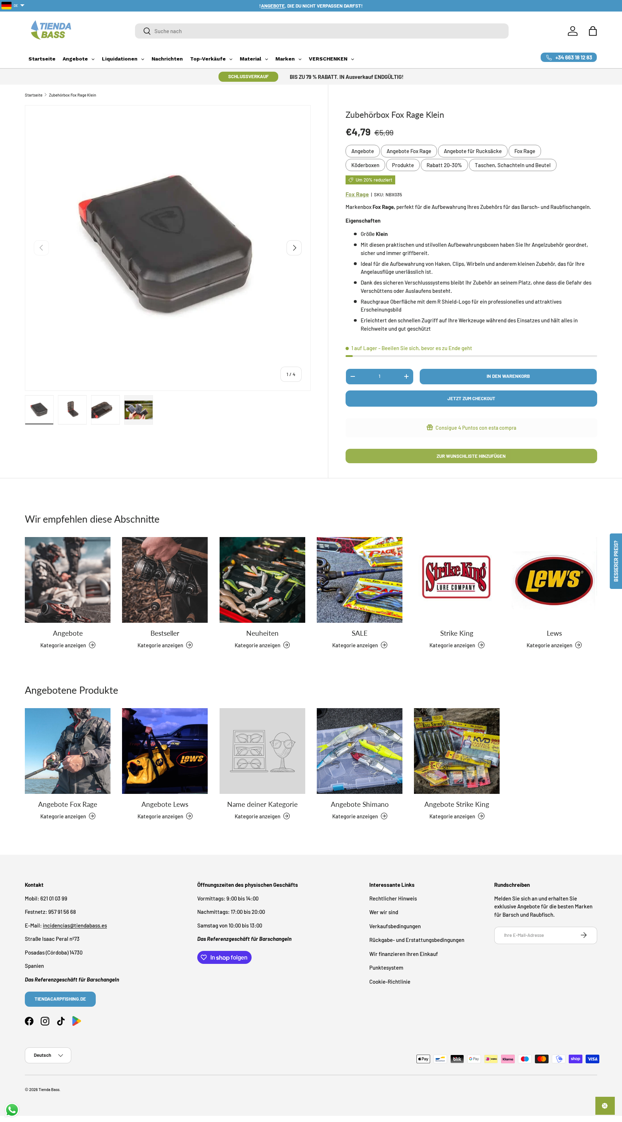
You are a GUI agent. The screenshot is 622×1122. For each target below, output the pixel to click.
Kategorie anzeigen (257, 816)
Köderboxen (365, 165)
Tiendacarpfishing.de (60, 998)
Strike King (456, 633)
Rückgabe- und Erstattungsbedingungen (416, 940)
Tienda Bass (49, 1089)
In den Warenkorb (508, 376)
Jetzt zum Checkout (471, 398)
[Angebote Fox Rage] (68, 751)
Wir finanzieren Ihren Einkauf (403, 953)
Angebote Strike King (456, 804)
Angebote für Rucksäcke (473, 151)
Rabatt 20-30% (444, 165)
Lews (554, 633)
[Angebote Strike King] (457, 751)
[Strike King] (457, 580)
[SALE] (359, 580)
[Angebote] (68, 580)
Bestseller (164, 633)
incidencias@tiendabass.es (75, 925)
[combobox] (322, 31)
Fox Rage (524, 151)
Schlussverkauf (248, 76)
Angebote (362, 151)
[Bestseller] (165, 580)
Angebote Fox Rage (409, 151)
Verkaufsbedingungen (395, 925)
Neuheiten (262, 633)
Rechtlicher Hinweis (393, 898)
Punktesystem (386, 967)
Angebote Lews (164, 804)
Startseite (33, 95)
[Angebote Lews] (165, 751)
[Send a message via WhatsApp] (12, 1109)
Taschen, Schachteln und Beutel (513, 165)
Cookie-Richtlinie (389, 981)
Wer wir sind (383, 912)
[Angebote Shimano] (359, 751)
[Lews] (554, 580)
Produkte (403, 165)
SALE (360, 633)
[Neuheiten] (262, 580)
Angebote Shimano (360, 804)
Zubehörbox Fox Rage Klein (72, 95)
